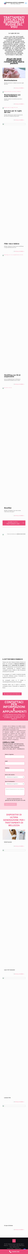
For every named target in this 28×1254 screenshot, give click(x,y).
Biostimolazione (10, 80)
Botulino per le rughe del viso (13, 111)
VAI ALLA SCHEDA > (19, 88)
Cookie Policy (18, 1248)
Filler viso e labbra (11, 244)
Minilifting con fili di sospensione (12, 376)
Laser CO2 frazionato (9, 969)
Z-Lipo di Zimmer (8, 1225)
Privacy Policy (10, 1248)
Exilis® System (8, 842)
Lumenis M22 (7, 1097)
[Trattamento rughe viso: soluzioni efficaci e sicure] (14, 3)
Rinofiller (8, 508)
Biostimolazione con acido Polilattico (12, 95)
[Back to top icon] (14, 1241)
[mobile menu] (26, 3)
